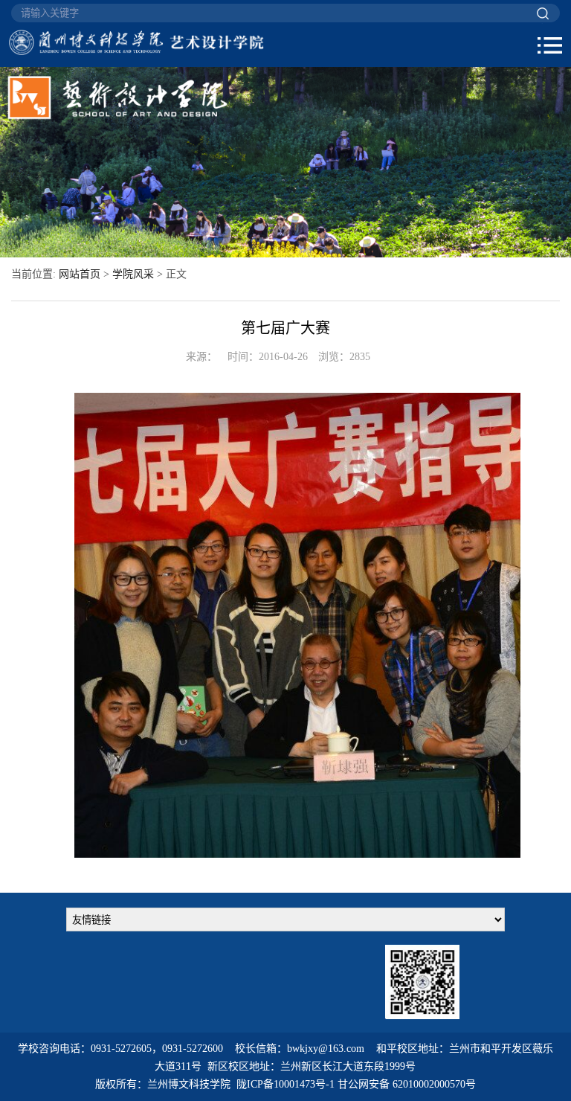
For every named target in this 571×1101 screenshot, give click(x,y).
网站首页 (79, 274)
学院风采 (133, 274)
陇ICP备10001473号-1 (285, 1084)
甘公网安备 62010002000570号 (407, 1084)
